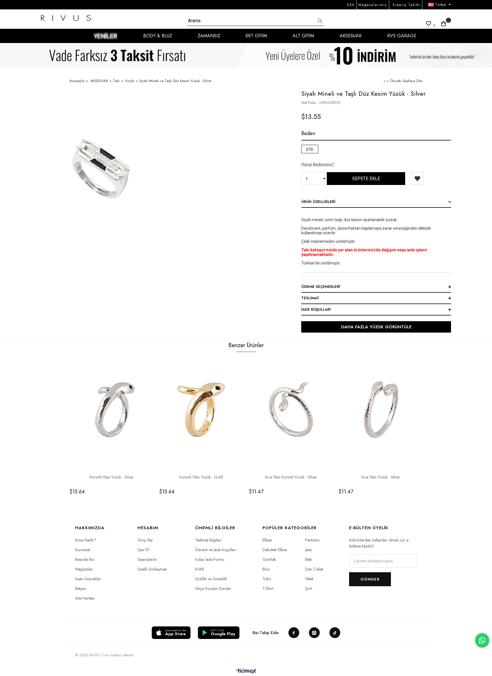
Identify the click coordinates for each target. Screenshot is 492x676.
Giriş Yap (145, 540)
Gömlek (269, 559)
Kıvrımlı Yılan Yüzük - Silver (112, 477)
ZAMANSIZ (209, 35)
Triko (267, 579)
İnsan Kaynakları (88, 579)
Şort (308, 588)
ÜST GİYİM (256, 35)
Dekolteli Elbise (275, 550)
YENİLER (105, 36)
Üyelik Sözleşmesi (152, 569)
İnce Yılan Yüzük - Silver (380, 477)
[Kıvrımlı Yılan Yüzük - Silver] (111, 410)
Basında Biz (84, 559)
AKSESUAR (351, 35)
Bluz (266, 569)
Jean (308, 550)
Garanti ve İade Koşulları (215, 550)
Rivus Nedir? (85, 540)
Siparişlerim (147, 559)
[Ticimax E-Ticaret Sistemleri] (246, 672)
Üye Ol (143, 550)
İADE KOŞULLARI (316, 309)
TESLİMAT (310, 298)
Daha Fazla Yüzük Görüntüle (376, 327)
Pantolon (312, 540)
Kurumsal (82, 550)
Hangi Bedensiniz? (318, 164)
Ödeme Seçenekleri (320, 286)
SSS (351, 4)
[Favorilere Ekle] (417, 178)
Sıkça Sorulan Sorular (213, 588)
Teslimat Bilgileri (208, 540)
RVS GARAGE (401, 35)
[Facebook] (293, 632)
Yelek (309, 579)
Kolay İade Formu (209, 559)
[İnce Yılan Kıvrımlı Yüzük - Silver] (291, 410)
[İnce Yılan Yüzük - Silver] (381, 410)
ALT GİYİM (303, 35)
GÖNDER (370, 579)
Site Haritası (85, 598)
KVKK (199, 569)
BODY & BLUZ (157, 35)
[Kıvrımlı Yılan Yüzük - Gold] (201, 410)
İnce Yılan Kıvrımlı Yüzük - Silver (291, 477)
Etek (308, 559)
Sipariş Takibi (406, 4)
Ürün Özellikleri (318, 201)
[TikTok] (334, 632)
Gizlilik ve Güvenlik (211, 579)
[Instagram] (314, 632)
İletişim (80, 588)
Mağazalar (84, 569)
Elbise (267, 540)
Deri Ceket (314, 569)
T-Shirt (268, 588)
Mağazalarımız (372, 4)
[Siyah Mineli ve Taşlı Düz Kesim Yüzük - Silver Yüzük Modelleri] (101, 169)
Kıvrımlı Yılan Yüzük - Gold (201, 477)
